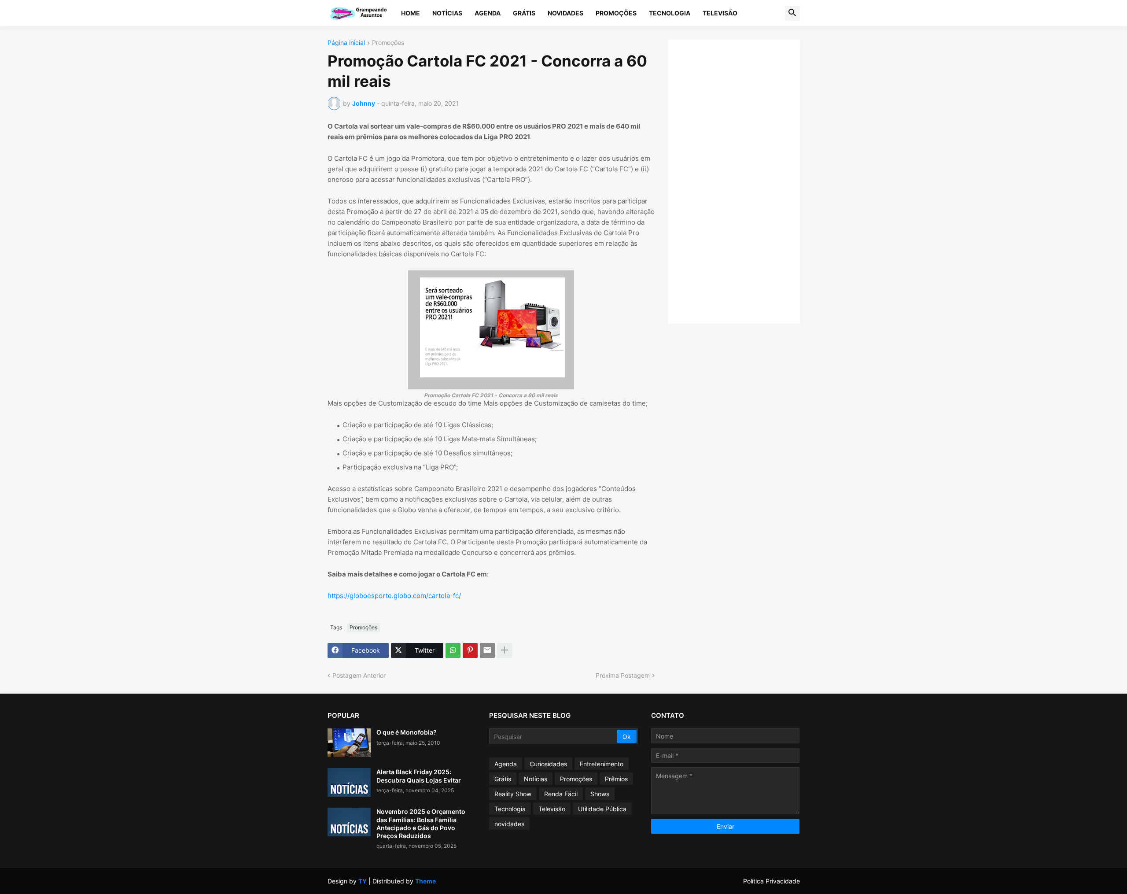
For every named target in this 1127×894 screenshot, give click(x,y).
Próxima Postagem (623, 675)
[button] (792, 13)
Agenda (488, 13)
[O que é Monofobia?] (349, 742)
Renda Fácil (561, 794)
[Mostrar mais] (504, 650)
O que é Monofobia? (406, 732)
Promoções (616, 13)
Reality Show (512, 794)
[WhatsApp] (453, 650)
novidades (509, 824)
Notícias (447, 13)
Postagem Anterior (359, 675)
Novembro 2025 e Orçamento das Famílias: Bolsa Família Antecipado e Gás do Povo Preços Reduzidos (420, 823)
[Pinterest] (470, 650)
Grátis (524, 13)
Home (410, 13)
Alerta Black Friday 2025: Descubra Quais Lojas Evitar (418, 775)
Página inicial (346, 43)
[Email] (487, 650)
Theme (425, 881)
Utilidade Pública (602, 809)
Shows (599, 794)
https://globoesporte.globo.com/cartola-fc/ (394, 595)
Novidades (565, 13)
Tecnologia (669, 13)
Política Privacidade (771, 881)
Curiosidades (548, 764)
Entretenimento (601, 764)
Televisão (720, 13)
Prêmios (616, 779)
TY (362, 881)
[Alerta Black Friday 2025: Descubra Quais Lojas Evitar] (349, 782)
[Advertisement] (743, 180)
